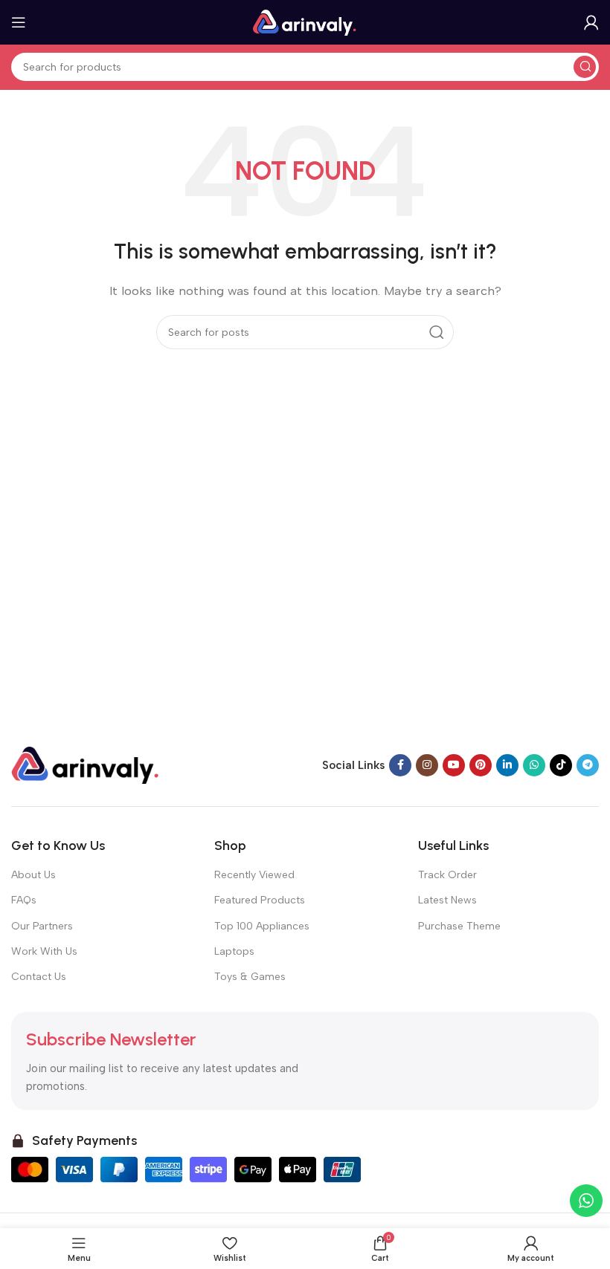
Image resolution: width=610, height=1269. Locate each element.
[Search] (585, 67)
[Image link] (85, 764)
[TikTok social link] (561, 765)
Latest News (447, 900)
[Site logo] (305, 21)
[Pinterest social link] (480, 765)
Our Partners (42, 926)
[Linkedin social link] (507, 765)
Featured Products (259, 900)
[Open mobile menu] (18, 22)
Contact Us (38, 976)
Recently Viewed (254, 875)
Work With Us (44, 951)
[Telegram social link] (588, 765)
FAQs (23, 900)
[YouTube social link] (454, 765)
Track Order (447, 875)
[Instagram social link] (427, 765)
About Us (33, 875)
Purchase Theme (459, 926)
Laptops (234, 951)
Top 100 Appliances (261, 926)
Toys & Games (250, 976)
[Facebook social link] (400, 765)
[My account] (591, 22)
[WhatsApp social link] (534, 765)
